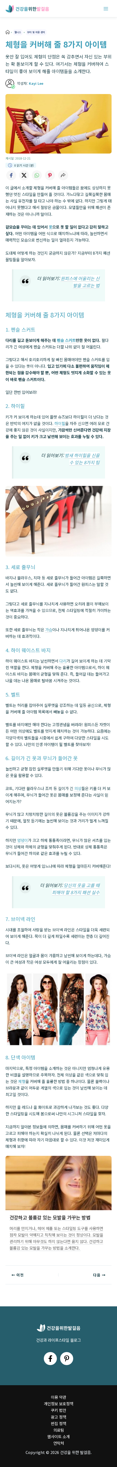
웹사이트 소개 (58, 1436)
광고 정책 (58, 1417)
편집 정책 (58, 1423)
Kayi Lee (36, 83)
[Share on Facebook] (10, 175)
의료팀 (58, 1430)
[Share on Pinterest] (50, 175)
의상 (77, 788)
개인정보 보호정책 (58, 1403)
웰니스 (17, 32)
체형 (21, 1081)
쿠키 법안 (58, 1410)
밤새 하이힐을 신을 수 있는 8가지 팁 (82, 459)
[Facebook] (50, 1358)
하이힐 (59, 423)
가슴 (48, 629)
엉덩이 (22, 840)
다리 (62, 661)
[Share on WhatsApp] (37, 175)
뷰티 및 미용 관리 (36, 32)
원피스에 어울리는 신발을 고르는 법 (80, 282)
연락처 (58, 1443)
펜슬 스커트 (66, 340)
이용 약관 (58, 1397)
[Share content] (63, 175)
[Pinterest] (66, 1358)
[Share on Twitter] (24, 175)
